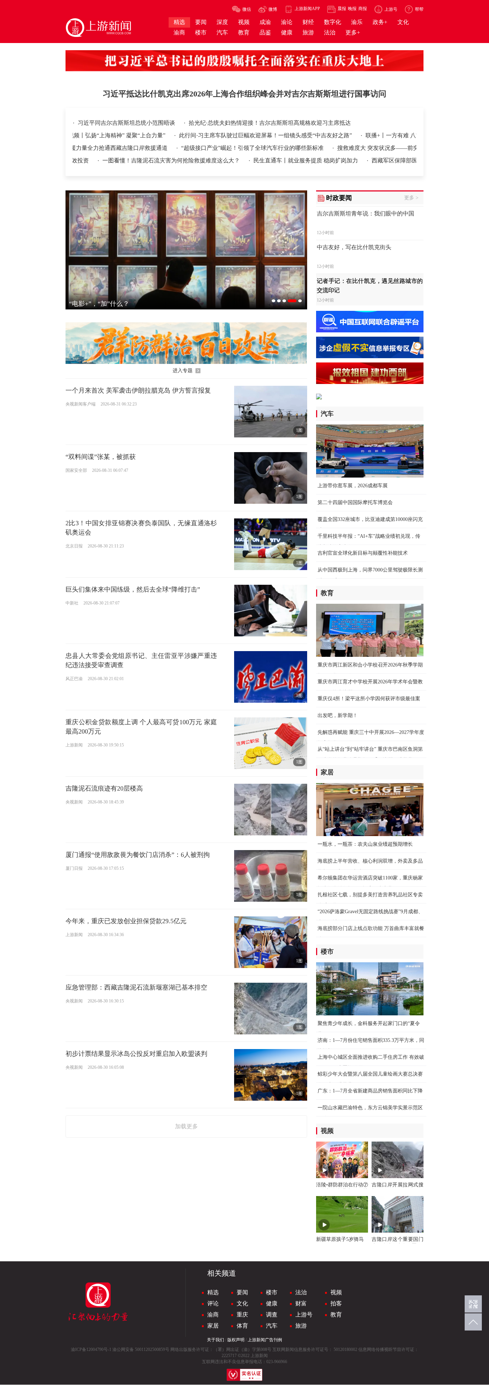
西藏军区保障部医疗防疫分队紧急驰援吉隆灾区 (397, 160)
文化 (242, 1303)
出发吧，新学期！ (338, 715)
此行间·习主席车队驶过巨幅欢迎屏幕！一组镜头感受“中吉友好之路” (246, 135)
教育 (336, 1315)
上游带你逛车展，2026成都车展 (353, 485)
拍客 (336, 1303)
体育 (242, 1326)
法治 (301, 1292)
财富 (301, 1303)
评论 (213, 1303)
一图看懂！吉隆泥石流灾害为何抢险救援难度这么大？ (137, 160)
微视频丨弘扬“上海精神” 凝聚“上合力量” (94, 135)
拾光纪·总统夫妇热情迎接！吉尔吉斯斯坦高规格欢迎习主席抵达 (270, 123)
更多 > (411, 197)
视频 (336, 1292)
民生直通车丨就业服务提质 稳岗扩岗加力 (272, 160)
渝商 (213, 1315)
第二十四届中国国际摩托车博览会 (355, 502)
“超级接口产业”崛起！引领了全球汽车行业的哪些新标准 (218, 148)
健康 (271, 1303)
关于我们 (215, 1339)
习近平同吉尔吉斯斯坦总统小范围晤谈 (127, 123)
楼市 (271, 1292)
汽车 (271, 1326)
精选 (213, 1292)
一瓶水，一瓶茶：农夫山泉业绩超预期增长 (365, 844)
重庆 (242, 1315)
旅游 (301, 1326)
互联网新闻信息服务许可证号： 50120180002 (314, 1349)
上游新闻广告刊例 (265, 1339)
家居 (213, 1326)
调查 (271, 1315)
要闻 (242, 1292)
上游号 (304, 1315)
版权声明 (236, 1339)
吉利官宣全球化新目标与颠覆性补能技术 (363, 553)
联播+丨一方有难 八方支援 (379, 135)
